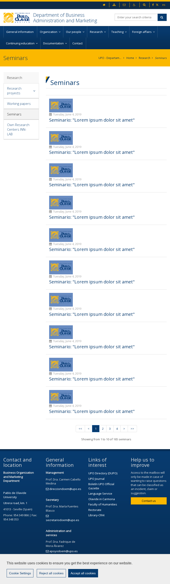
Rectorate (94, 510)
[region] (85, 569)
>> (132, 429)
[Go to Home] (18, 17)
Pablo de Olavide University (14, 495)
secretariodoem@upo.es (62, 520)
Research (144, 58)
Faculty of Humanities (102, 504)
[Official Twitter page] (157, 4)
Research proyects (14, 90)
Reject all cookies (51, 573)
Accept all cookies (83, 573)
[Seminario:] (61, 105)
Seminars (161, 58)
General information (20, 32)
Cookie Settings (20, 573)
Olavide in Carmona (101, 499)
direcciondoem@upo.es (65, 489)
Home (130, 58)
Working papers (19, 103)
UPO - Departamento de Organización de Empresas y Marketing (110, 58)
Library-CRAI (96, 515)
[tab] (21, 90)
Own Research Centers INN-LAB (18, 129)
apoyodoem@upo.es (63, 551)
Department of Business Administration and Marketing (65, 17)
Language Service (100, 493)
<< (80, 429)
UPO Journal (96, 479)
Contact (77, 43)
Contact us (149, 501)
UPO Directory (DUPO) (102, 473)
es (163, 5)
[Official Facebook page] (153, 4)
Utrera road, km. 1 (15, 503)
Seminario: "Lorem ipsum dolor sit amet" (92, 120)
